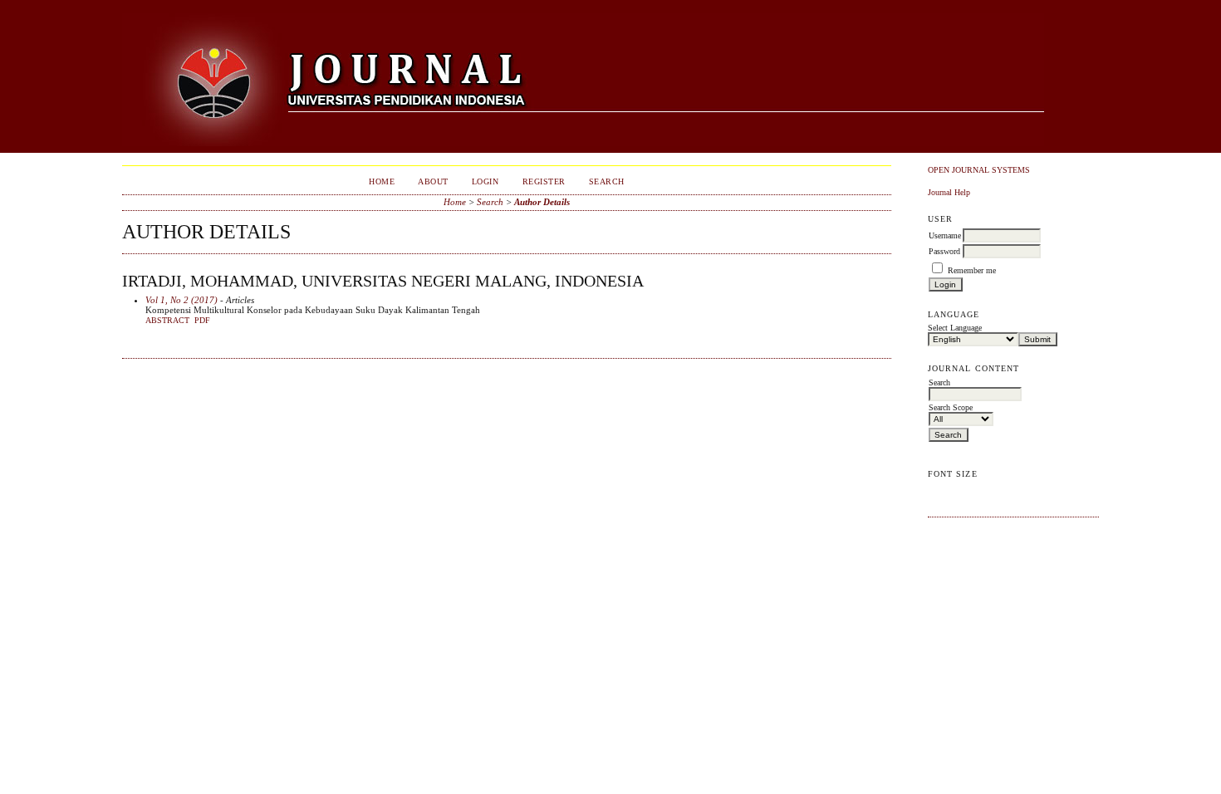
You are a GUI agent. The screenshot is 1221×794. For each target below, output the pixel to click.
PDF (202, 320)
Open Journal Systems (979, 169)
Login (485, 181)
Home (382, 181)
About (433, 181)
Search (607, 181)
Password (944, 251)
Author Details (542, 202)
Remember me (972, 270)
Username (945, 235)
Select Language (955, 327)
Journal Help (949, 192)
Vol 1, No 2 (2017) (181, 300)
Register (544, 181)
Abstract (167, 320)
